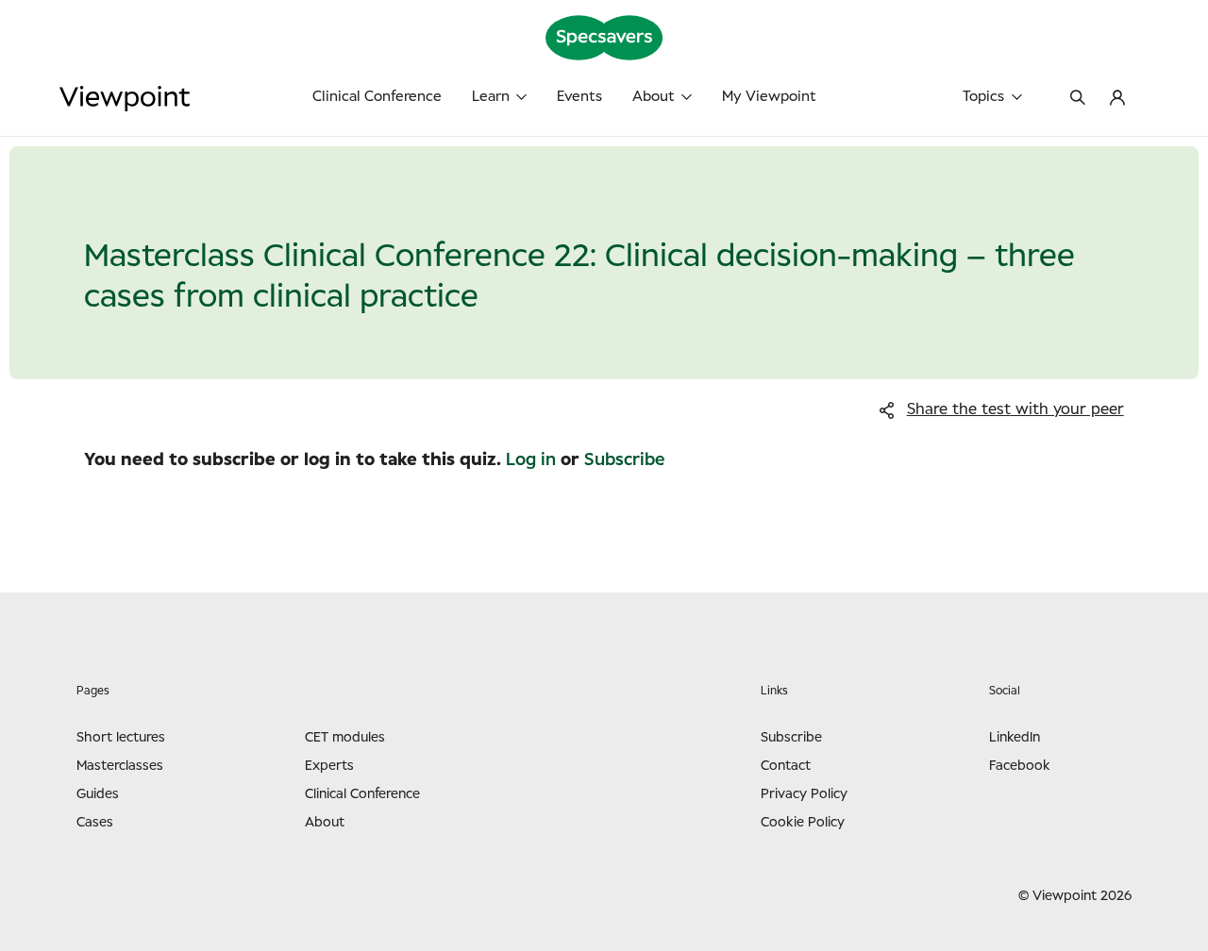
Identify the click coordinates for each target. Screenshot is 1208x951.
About (653, 97)
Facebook (1019, 766)
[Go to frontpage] (189, 98)
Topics (983, 97)
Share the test (1015, 409)
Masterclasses (119, 766)
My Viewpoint (769, 97)
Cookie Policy (803, 822)
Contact (786, 766)
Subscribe (624, 460)
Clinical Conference (377, 97)
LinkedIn (1014, 737)
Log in (531, 460)
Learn (491, 97)
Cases (94, 822)
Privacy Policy (804, 794)
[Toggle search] (1078, 99)
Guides (97, 794)
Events (579, 97)
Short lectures (120, 737)
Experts (329, 766)
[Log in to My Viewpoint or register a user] (1117, 99)
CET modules (345, 737)
